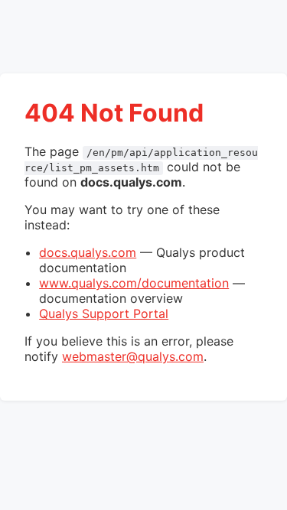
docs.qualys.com (87, 252)
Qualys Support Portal (103, 313)
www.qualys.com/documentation (134, 283)
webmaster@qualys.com (133, 356)
